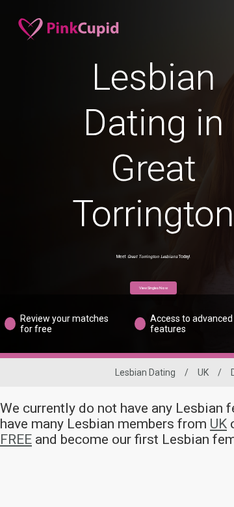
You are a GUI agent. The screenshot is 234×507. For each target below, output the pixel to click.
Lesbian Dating (145, 372)
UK (203, 372)
